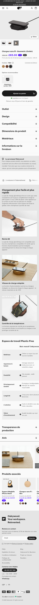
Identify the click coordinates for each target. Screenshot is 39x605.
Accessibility (6, 563)
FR (9, 585)
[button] (19, 109)
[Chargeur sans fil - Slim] (27, 484)
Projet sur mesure (26, 555)
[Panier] (36, 8)
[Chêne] (3, 66)
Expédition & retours (8, 552)
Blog (21, 549)
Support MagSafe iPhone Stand (8, 492)
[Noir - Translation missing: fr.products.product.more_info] (13, 63)
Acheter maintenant (19, 4)
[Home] (19, 8)
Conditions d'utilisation (9, 555)
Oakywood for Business (28, 552)
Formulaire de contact (9, 576)
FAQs (4, 549)
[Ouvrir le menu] (3, 8)
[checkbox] (7, 81)
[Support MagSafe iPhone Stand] (10, 484)
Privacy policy (29, 543)
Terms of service (17, 543)
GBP (3, 585)
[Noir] (10, 66)
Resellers (23, 558)
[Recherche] (7, 8)
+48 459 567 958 (9, 570)
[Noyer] (7, 66)
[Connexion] (32, 8)
